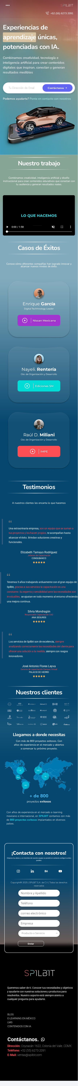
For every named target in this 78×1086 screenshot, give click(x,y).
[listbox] (39, 933)
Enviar (31, 943)
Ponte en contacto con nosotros (50, 99)
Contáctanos (56, 88)
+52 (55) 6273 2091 (61, 13)
